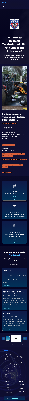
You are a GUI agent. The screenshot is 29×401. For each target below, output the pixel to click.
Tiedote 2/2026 (7, 313)
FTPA (4, 2)
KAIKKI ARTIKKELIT (14, 264)
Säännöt (8, 390)
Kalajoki (4, 150)
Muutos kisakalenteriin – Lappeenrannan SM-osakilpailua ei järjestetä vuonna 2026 (13, 134)
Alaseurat (9, 392)
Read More (6, 285)
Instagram (22, 388)
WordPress (15, 398)
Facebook (22, 384)
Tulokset (8, 385)
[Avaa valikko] (3, 6)
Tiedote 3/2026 (7, 127)
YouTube (22, 391)
